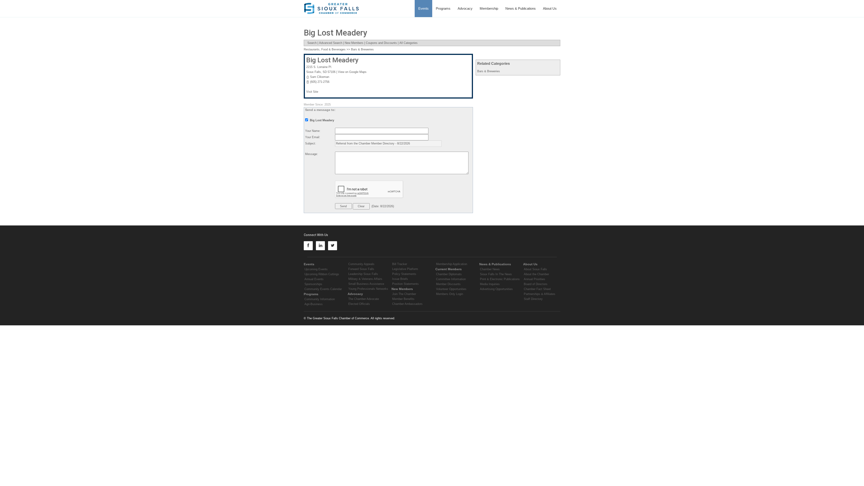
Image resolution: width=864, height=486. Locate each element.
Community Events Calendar (323, 289)
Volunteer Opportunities (451, 289)
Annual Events (314, 279)
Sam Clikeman (319, 77)
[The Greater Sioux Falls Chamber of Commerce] (331, 6)
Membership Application (451, 264)
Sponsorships (313, 284)
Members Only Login (449, 294)
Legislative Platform (405, 269)
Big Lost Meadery (332, 60)
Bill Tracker (399, 264)
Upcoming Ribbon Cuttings (321, 274)
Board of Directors (535, 284)
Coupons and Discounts (381, 43)
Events (423, 8)
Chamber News (490, 269)
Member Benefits (403, 299)
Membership (489, 8)
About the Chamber (536, 274)
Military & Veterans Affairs (365, 279)
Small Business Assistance (366, 284)
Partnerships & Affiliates (539, 294)
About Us (550, 8)
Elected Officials (359, 304)
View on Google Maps (352, 72)
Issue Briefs (400, 279)
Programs (443, 8)
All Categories (408, 43)
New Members (354, 43)
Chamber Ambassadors (407, 304)
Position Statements (405, 284)
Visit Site (312, 91)
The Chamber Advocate (363, 299)
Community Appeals (361, 264)
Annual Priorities (534, 279)
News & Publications (520, 8)
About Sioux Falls (535, 269)
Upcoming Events (316, 269)
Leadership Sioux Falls (363, 274)
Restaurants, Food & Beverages (325, 49)
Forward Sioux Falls (361, 269)
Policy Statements (404, 274)
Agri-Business (313, 304)
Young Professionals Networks (368, 288)
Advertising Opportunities (496, 289)
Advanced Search (330, 43)
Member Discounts (448, 284)
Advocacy (465, 8)
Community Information (319, 299)
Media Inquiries (490, 284)
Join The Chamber (404, 294)
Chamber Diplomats (449, 274)
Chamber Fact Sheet (537, 289)
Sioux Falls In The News (496, 274)
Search (312, 43)
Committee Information (451, 279)
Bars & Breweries (488, 71)
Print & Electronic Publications (500, 279)
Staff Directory (533, 299)
